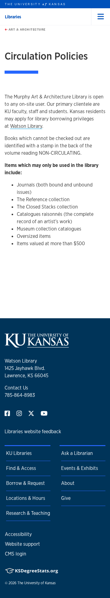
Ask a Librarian (77, 453)
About (68, 483)
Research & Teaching (28, 513)
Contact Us (16, 388)
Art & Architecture (26, 29)
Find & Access (21, 468)
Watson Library (26, 126)
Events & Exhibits (79, 468)
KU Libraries (19, 453)
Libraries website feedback (33, 431)
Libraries (13, 17)
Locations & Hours (25, 498)
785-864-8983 (20, 395)
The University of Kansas (36, 583)
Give (66, 498)
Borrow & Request (25, 483)
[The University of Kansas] (37, 345)
